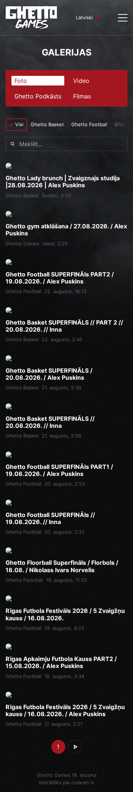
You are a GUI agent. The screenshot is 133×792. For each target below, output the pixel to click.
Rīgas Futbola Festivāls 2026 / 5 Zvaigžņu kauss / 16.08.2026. (65, 614)
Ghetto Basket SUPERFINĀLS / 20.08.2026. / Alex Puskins (49, 374)
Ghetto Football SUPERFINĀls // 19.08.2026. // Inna (50, 518)
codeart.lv (82, 782)
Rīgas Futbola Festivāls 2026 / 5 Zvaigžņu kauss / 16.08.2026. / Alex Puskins (65, 711)
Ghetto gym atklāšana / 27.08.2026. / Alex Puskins (66, 230)
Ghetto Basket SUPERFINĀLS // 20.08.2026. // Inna (50, 422)
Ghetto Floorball (24, 580)
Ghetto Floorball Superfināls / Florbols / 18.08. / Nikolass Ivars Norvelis (62, 566)
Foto (20, 80)
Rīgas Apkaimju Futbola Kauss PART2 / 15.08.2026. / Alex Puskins (61, 662)
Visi (19, 124)
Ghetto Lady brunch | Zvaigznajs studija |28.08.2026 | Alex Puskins (63, 182)
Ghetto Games (22, 243)
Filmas (82, 96)
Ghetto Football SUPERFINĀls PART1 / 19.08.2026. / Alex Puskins (59, 470)
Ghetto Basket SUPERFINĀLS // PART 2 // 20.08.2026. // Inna (64, 326)
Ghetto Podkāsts (37, 96)
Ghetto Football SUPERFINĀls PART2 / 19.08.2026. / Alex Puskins (60, 278)
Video (81, 80)
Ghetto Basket (47, 124)
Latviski (84, 17)
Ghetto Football (89, 124)
